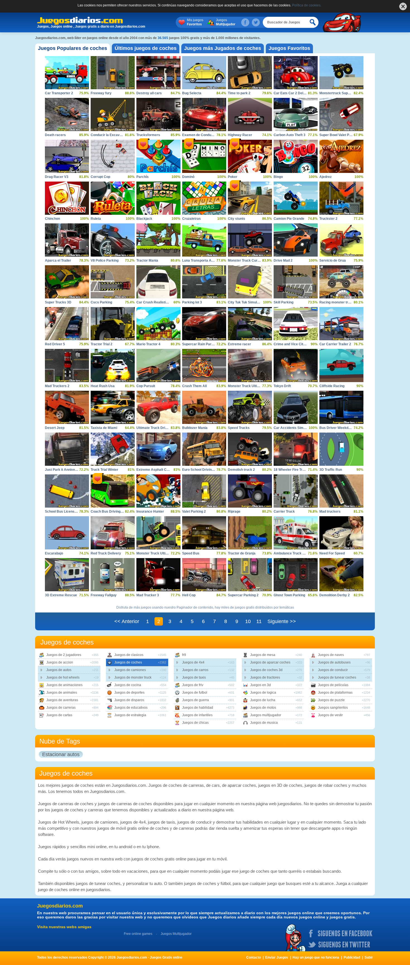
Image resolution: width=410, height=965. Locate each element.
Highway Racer (240, 135)
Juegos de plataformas (335, 692)
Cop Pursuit (145, 386)
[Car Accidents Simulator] (296, 407)
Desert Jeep (54, 428)
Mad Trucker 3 (147, 595)
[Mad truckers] (341, 491)
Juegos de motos (263, 708)
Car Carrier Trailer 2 (335, 344)
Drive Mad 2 (283, 260)
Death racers (55, 135)
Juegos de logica (263, 692)
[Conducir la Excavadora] (113, 114)
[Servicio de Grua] (341, 240)
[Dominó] (204, 156)
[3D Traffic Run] (341, 449)
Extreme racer (239, 344)
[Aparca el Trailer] (67, 240)
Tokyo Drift (282, 386)
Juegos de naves (331, 655)
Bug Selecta (191, 93)
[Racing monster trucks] (341, 281)
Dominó (188, 177)
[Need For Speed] (341, 532)
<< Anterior (126, 621)
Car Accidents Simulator (293, 428)
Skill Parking (283, 302)
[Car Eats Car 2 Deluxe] (296, 72)
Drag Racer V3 (56, 177)
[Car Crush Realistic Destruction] (158, 281)
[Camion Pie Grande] (296, 198)
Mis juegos (195, 22)
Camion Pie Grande (289, 219)
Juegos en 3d (260, 685)
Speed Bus (190, 553)
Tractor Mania (147, 260)
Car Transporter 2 (59, 93)
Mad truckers (330, 511)
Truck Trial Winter (104, 470)
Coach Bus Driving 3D (108, 511)
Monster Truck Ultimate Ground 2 (254, 386)
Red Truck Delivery (106, 553)
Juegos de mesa (262, 655)
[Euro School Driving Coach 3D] (204, 449)
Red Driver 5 (55, 344)
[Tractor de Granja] (250, 532)
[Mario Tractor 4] (158, 323)
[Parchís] (158, 156)
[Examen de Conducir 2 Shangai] (204, 114)
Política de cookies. (306, 5)
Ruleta (96, 219)
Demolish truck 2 (241, 470)
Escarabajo (54, 553)
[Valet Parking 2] (204, 491)
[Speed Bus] (204, 532)
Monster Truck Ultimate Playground (164, 553)
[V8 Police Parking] (113, 240)
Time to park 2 (239, 93)
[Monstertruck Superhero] (341, 72)
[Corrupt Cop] (113, 156)
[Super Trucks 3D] (67, 281)
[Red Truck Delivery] (113, 532)
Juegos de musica (264, 723)
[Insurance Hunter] (158, 491)
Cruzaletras (191, 219)
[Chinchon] (67, 198)
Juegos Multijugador (176, 934)
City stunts (236, 219)
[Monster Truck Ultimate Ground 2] (250, 365)
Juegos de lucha (262, 700)
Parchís (142, 177)
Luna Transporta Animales (203, 260)
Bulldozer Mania (195, 428)
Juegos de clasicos (128, 655)
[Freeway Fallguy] (113, 574)
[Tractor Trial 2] (113, 323)
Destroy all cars (149, 93)
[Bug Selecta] (204, 72)
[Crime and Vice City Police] (296, 323)
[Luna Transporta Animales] (204, 240)
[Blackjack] (158, 198)
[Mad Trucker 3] (158, 574)
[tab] (72, 48)
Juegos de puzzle (331, 700)
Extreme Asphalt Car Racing (159, 470)
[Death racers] (67, 114)
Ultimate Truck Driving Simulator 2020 (166, 428)
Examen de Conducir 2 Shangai (207, 135)
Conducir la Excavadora (110, 135)
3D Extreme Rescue (61, 595)
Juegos (225, 22)
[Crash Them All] (204, 365)
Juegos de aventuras (62, 700)
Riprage (234, 511)
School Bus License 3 (62, 511)
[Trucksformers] (158, 114)
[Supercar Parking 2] (250, 574)
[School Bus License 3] (67, 491)
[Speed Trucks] (250, 407)
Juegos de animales (61, 692)
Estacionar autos (60, 754)
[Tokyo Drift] (296, 365)
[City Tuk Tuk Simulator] (250, 281)
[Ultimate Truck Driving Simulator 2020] (158, 407)
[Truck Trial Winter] (113, 449)
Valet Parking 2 (194, 511)
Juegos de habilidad (197, 708)
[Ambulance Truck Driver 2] (296, 532)
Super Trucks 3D (58, 302)
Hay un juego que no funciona (316, 957)
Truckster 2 (328, 219)
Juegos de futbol (194, 692)
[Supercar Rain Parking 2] (204, 323)
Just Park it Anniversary (64, 470)
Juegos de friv (192, 685)
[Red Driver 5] (67, 323)
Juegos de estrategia (130, 715)
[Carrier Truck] (296, 491)
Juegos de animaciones (64, 685)
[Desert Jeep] (67, 407)
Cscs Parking (101, 302)
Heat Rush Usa (103, 386)
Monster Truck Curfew (245, 260)
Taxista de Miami (104, 428)
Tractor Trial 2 (101, 344)
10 (248, 621)
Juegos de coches (128, 662)
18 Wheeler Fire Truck (291, 470)
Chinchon (52, 219)
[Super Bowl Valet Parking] (341, 114)
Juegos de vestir (330, 715)
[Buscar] (313, 22)
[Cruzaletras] (204, 198)
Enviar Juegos (276, 957)
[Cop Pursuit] (158, 365)
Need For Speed (332, 553)
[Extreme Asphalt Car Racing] (158, 449)
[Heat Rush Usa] (113, 365)
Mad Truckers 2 (57, 386)
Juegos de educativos (131, 708)
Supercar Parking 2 (243, 595)
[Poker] (250, 156)
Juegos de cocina (127, 685)
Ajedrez (325, 177)
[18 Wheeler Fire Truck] (296, 449)
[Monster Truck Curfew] (250, 240)
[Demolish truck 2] (250, 449)
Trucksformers (148, 135)
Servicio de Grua (332, 260)
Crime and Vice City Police (295, 344)
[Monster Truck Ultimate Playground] (158, 532)
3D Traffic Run (330, 470)
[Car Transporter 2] (67, 72)
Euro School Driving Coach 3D (206, 470)
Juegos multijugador (265, 715)
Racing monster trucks (337, 302)
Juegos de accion (59, 662)
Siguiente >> (281, 621)
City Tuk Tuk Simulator (245, 302)
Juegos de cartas (59, 715)
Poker (232, 177)
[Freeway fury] (113, 72)
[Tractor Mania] (158, 240)
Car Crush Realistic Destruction (161, 302)
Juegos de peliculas (333, 685)
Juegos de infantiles (197, 715)
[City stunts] (250, 198)
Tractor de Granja (241, 553)
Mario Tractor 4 (148, 344)
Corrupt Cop (100, 177)
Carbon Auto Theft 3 (289, 135)
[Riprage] (250, 491)
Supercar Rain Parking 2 (201, 344)
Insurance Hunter (150, 511)
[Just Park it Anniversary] (67, 449)
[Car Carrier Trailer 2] (341, 323)
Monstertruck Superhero (338, 93)
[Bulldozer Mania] (204, 407)
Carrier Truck (284, 511)
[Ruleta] (113, 198)
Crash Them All (194, 386)
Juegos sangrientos (333, 708)
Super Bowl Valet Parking (339, 135)
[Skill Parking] (296, 281)
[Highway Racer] (250, 114)
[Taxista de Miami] (113, 407)
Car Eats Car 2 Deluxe (291, 93)
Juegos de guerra (195, 700)
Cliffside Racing (331, 386)
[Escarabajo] (67, 532)
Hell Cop (189, 595)
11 (259, 621)
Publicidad (352, 957)
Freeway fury (101, 93)
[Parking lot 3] (204, 281)
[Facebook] (245, 22)
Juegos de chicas (195, 723)
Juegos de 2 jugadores (63, 655)
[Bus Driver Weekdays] (341, 407)
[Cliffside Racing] (341, 365)
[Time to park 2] (250, 72)
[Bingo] (296, 156)
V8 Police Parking (105, 260)
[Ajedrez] (341, 156)
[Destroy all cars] (158, 72)
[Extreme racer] (250, 323)
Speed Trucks (239, 428)
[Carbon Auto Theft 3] (296, 114)
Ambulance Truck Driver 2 (294, 553)
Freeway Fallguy (104, 595)
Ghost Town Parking (289, 595)
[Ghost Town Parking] (296, 574)
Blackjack (144, 219)
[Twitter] (256, 22)
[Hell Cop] (204, 574)
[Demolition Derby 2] (341, 574)
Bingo (278, 177)
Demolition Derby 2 (334, 595)
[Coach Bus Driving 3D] (113, 491)
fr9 (184, 655)
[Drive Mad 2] (296, 240)
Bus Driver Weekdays (336, 428)
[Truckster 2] (341, 198)
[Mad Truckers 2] (67, 365)
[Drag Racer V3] (67, 156)
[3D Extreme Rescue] (67, 574)
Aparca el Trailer (58, 260)
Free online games (138, 934)
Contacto (253, 957)
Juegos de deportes (129, 692)
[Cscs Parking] (113, 281)
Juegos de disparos (129, 700)
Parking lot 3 (192, 302)
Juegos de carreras (61, 708)
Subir (369, 957)
